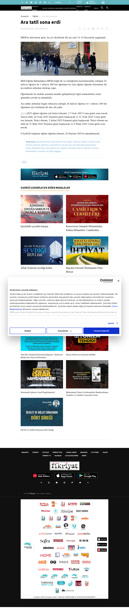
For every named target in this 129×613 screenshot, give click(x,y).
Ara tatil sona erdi (50, 16)
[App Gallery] (90, 180)
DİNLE (96, 8)
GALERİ (69, 8)
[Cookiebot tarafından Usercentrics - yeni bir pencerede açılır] (102, 281)
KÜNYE (84, 461)
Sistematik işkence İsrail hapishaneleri (38, 395)
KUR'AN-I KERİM (43, 8)
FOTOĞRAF (95, 458)
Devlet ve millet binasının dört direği (37, 436)
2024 (23, 113)
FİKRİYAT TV (81, 8)
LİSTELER (74, 8)
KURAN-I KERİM (71, 458)
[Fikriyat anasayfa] (40, 177)
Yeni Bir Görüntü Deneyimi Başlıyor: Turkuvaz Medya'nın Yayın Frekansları (41, 359)
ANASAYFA (25, 458)
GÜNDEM (35, 458)
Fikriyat (32, 499)
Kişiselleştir (63, 331)
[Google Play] (75, 180)
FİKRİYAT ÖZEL (89, 8)
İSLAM (50, 8)
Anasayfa (25, 16)
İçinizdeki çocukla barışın (35, 229)
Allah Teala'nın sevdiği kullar (37, 271)
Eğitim (36, 16)
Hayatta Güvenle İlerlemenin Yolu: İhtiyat (85, 273)
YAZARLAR (56, 8)
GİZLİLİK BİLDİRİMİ (71, 461)
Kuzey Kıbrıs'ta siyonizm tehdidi (80, 357)
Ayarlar (111, 323)
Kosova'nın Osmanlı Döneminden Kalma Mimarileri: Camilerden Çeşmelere (85, 231)
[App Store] (61, 180)
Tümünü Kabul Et (101, 331)
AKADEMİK (63, 8)
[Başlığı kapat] (118, 281)
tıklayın (59, 154)
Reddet (28, 331)
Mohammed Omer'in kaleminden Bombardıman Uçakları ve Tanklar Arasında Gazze (86, 398)
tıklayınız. (112, 315)
